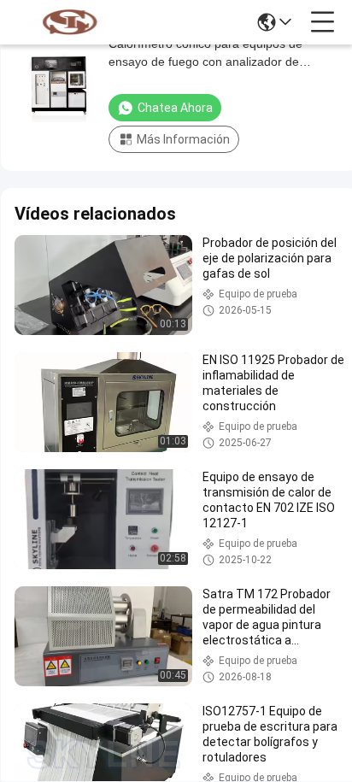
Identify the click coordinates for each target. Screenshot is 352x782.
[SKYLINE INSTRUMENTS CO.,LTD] (70, 22)
